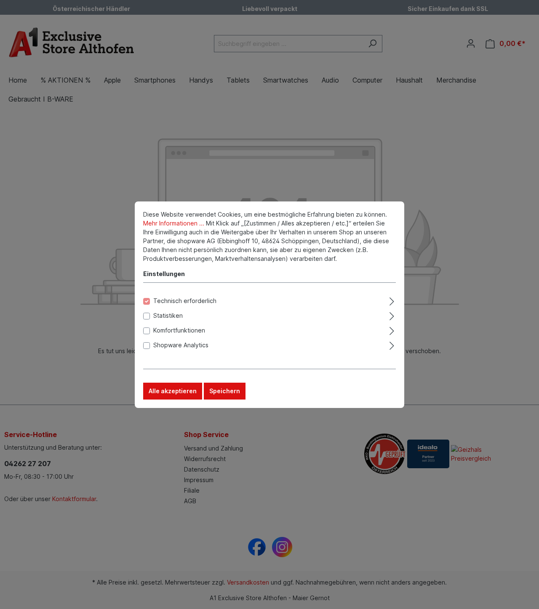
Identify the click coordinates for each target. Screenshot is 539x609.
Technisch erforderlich (184, 300)
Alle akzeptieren (173, 390)
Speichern (224, 390)
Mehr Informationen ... (173, 223)
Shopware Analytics (180, 345)
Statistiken (168, 315)
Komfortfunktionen (179, 330)
